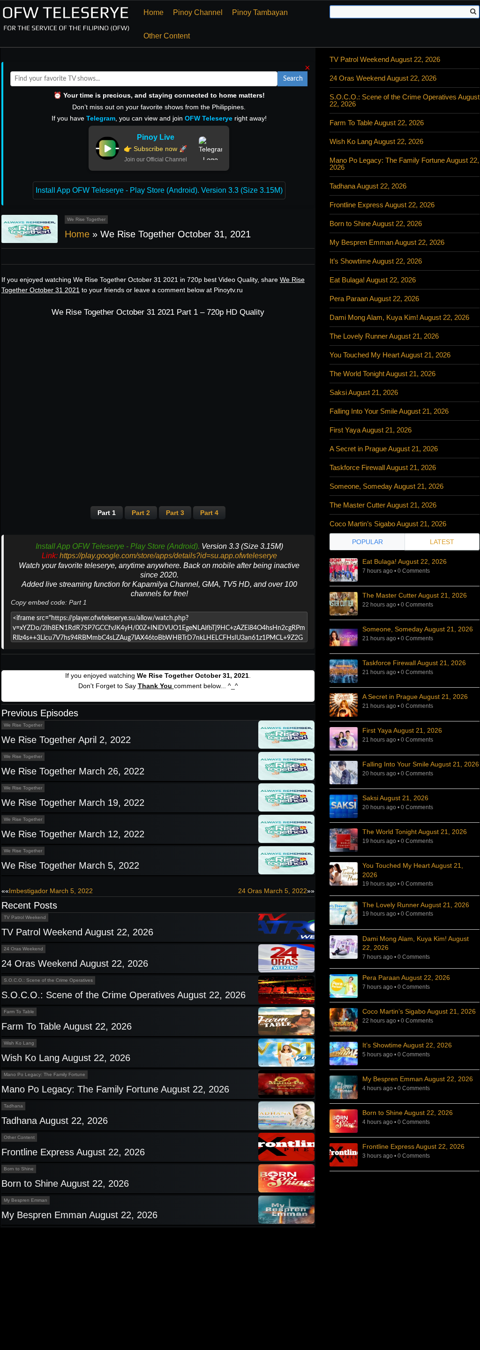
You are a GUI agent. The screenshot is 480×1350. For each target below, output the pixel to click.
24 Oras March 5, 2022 (272, 891)
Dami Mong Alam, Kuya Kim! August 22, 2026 (399, 317)
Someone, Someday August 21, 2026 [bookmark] (417, 629)
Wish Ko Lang (19, 1043)
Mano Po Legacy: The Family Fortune (44, 1074)
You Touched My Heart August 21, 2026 (390, 354)
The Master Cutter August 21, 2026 (383, 504)
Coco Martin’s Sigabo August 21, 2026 (388, 523)
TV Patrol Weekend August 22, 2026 (77, 932)
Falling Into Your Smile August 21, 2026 (389, 411)
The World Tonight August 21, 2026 (382, 373)
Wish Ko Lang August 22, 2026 (65, 1058)
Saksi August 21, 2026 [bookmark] (395, 798)
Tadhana (13, 1105)
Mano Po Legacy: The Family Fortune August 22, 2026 (115, 1089)
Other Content (166, 36)
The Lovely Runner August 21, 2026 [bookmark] (415, 905)
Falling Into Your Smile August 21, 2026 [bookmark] (420, 764)
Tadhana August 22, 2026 (54, 1120)
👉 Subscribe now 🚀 (155, 148)
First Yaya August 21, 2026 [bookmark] (402, 730)
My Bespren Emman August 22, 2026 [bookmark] (417, 1079)
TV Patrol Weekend (25, 917)
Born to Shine (19, 1168)
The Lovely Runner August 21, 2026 (384, 336)
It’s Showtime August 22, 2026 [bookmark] (407, 1045)
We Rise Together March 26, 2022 (72, 771)
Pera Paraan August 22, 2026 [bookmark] (406, 977)
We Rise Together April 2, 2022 (66, 740)
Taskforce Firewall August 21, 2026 (383, 467)
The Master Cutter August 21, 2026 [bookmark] (414, 595)
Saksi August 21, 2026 (364, 392)
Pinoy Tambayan (260, 12)
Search (293, 79)
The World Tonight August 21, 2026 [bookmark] (414, 831)
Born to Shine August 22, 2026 (65, 1183)
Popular (367, 542)
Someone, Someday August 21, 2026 (386, 486)
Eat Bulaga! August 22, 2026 (373, 279)
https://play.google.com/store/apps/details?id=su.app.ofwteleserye (168, 556)
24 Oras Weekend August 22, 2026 (74, 963)
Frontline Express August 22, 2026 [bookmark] (413, 1146)
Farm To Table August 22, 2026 (66, 1026)
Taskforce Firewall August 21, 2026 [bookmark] (414, 663)
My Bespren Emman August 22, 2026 (79, 1215)
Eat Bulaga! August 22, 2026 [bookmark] (404, 561)
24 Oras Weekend (23, 948)
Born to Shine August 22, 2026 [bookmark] (407, 1112)
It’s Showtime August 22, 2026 (376, 261)
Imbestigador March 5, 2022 (51, 891)
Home (153, 12)
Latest (442, 542)
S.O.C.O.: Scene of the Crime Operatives (48, 980)
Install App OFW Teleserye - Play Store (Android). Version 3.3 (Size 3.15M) (159, 190)
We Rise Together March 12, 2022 (72, 834)
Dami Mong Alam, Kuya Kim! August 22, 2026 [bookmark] (415, 943)
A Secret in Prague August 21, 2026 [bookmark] (415, 696)
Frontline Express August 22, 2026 (73, 1152)
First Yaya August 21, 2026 (371, 429)
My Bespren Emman (25, 1200)
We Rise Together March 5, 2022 (70, 865)
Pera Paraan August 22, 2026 (374, 298)
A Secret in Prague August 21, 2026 (384, 448)
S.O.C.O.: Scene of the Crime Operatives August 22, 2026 (123, 995)
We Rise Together (86, 219)
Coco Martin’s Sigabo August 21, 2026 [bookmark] (419, 1011)
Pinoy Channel (198, 12)
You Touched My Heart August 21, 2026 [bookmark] (412, 870)
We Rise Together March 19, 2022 (72, 802)
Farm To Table (19, 1011)
